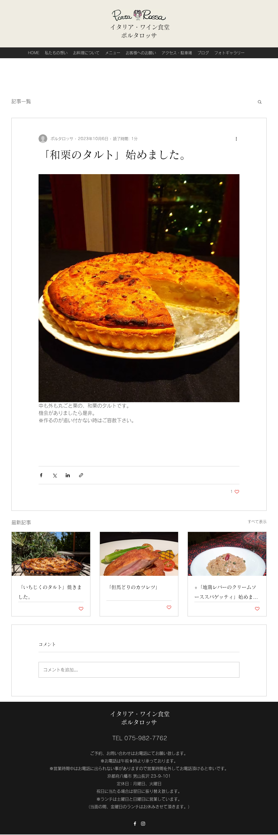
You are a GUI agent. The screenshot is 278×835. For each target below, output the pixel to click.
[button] (259, 101)
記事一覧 (21, 101)
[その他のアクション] (236, 138)
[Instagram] (143, 823)
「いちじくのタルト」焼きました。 (50, 592)
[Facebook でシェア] (41, 475)
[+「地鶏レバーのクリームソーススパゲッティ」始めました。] (227, 554)
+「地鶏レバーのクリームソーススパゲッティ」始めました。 (226, 593)
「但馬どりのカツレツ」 (133, 587)
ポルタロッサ (140, 35)
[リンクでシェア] (81, 475)
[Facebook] (135, 823)
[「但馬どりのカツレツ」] (139, 554)
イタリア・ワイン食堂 (140, 27)
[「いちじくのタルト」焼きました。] (51, 554)
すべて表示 (257, 522)
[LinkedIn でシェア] (67, 475)
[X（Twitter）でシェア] (54, 475)
